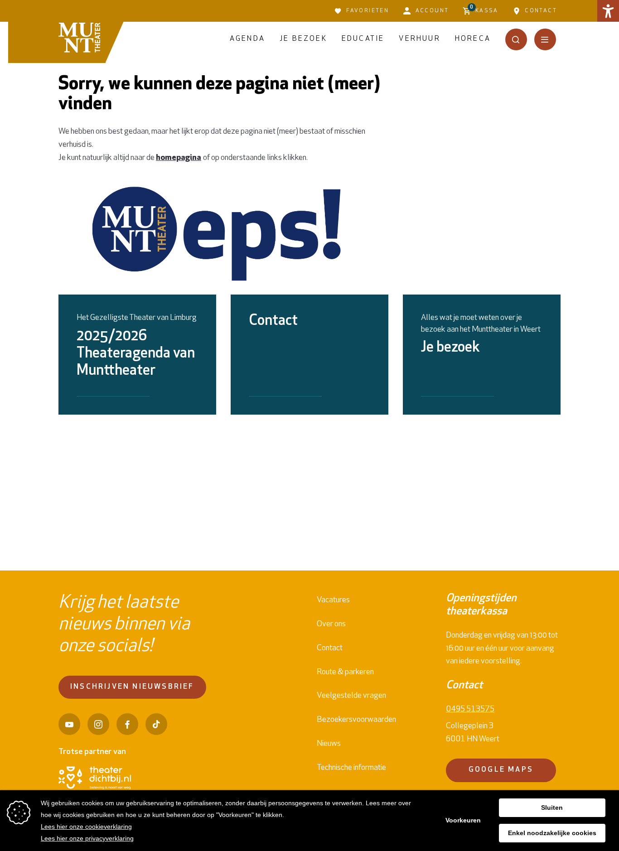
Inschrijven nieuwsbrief (132, 687)
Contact (541, 11)
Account (432, 11)
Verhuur (419, 39)
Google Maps (501, 770)
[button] (608, 11)
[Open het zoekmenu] (516, 39)
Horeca (473, 39)
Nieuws (329, 744)
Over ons (331, 624)
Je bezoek (303, 39)
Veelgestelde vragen (351, 696)
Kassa (484, 9)
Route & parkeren (345, 672)
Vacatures (333, 600)
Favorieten (367, 11)
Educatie (363, 39)
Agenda (247, 39)
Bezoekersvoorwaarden (356, 720)
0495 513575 (470, 710)
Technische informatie (351, 768)
